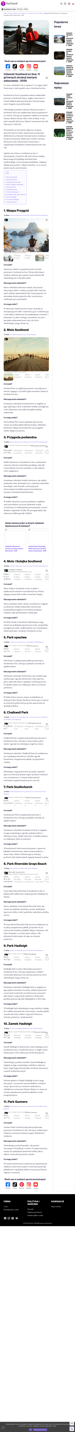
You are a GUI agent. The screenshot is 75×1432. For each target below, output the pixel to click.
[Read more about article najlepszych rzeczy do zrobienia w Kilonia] (59, 71)
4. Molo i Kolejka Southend (14, 185)
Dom (5, 13)
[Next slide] (45, 257)
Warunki (30, 1209)
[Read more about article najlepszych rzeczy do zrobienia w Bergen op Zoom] (59, 133)
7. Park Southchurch (12, 192)
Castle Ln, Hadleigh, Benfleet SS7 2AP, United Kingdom (26, 1028)
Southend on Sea (34, 13)
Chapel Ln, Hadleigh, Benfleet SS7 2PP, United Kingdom (26, 950)
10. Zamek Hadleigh (12, 200)
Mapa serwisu (56, 1207)
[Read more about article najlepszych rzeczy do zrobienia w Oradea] (59, 55)
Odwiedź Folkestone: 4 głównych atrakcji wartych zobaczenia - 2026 (14, 548)
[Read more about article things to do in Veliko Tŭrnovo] (59, 101)
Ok (30, 1429)
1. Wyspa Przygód (11, 177)
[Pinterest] (12, 1218)
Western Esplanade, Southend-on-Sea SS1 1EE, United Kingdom (29, 215)
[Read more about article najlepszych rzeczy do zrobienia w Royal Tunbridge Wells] (38, 536)
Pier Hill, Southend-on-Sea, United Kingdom (23, 334)
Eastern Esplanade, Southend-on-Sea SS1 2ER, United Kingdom (28, 442)
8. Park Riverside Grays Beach (15, 195)
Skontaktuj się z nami (11, 1210)
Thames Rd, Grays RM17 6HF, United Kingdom (23, 868)
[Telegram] (16, 1218)
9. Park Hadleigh (10, 197)
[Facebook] (5, 1218)
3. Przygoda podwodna (13, 182)
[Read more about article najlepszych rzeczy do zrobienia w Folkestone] (15, 536)
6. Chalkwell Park (11, 190)
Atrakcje (20, 9)
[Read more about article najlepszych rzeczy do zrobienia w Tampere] (59, 39)
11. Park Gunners (11, 202)
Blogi (26, 9)
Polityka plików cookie (35, 1215)
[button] (7, 172)
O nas (6, 1207)
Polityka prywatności (34, 1212)
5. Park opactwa (10, 187)
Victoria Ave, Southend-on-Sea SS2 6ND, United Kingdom (26, 642)
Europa (10, 13)
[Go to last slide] (6, 257)
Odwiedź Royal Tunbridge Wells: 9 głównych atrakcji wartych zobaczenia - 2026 (37, 548)
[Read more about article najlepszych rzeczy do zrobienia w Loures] (59, 117)
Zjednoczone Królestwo (20, 13)
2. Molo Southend (11, 180)
